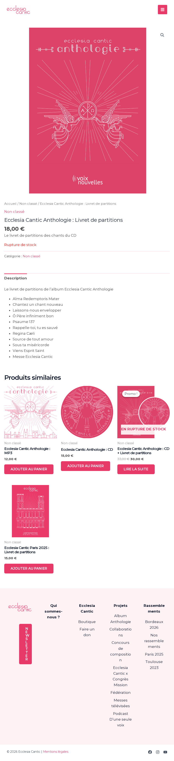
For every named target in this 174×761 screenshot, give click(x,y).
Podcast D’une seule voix (120, 719)
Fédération (121, 692)
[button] (162, 35)
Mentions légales (55, 752)
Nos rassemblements (154, 641)
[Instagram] (158, 752)
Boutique (87, 622)
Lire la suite (136, 469)
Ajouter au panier (29, 469)
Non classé (28, 204)
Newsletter (27, 644)
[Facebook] (150, 752)
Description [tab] (15, 278)
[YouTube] (165, 752)
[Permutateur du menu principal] (162, 9)
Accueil (10, 204)
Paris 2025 (154, 654)
